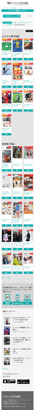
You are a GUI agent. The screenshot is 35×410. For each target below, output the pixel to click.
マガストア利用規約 (8, 400)
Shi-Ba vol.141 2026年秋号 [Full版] (17, 193)
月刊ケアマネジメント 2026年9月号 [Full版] (17, 54)
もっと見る (6, 277)
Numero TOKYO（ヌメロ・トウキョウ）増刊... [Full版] (6, 245)
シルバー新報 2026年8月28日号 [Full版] (6, 193)
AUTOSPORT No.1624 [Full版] (6, 105)
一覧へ (6, 369)
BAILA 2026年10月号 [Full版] (17, 165)
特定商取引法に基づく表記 (10, 402)
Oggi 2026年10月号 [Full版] (28, 105)
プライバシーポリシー (22, 400)
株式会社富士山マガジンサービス (17, 403)
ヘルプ (29, 8)
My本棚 (13, 8)
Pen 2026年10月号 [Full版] (17, 105)
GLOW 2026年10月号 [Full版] (28, 243)
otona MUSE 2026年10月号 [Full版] (6, 267)
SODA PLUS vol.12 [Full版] (27, 267)
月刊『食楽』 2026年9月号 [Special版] (5, 166)
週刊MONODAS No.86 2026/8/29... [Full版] (17, 82)
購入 (6, 59)
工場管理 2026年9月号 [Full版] (6, 53)
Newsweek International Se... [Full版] (6, 82)
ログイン (5, 8)
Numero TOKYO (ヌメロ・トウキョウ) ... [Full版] (17, 268)
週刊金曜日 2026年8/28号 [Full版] (28, 165)
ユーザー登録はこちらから (18, 10)
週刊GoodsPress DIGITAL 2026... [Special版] (17, 221)
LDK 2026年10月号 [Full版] (28, 220)
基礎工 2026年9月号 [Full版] (28, 53)
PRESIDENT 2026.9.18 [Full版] (28, 81)
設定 (21, 8)
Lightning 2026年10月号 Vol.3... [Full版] (6, 129)
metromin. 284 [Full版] (5, 220)
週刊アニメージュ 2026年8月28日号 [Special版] (28, 193)
